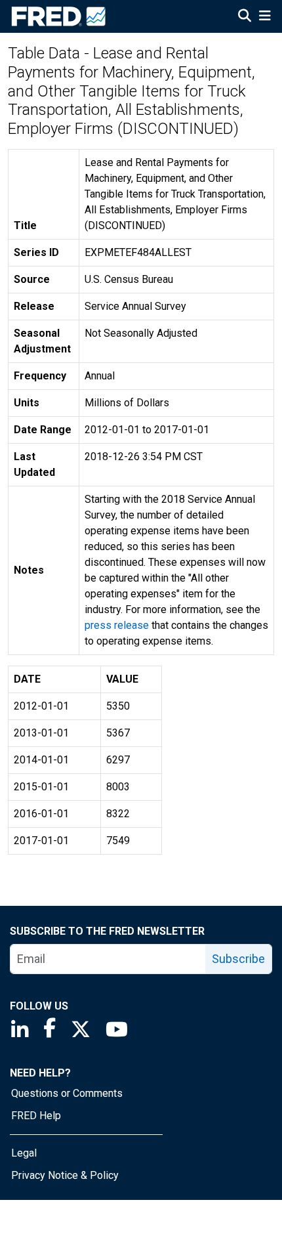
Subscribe (238, 959)
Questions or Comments (67, 1093)
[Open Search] (244, 17)
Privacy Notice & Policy (65, 1175)
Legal (24, 1153)
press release (117, 625)
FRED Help (36, 1115)
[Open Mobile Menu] (264, 17)
